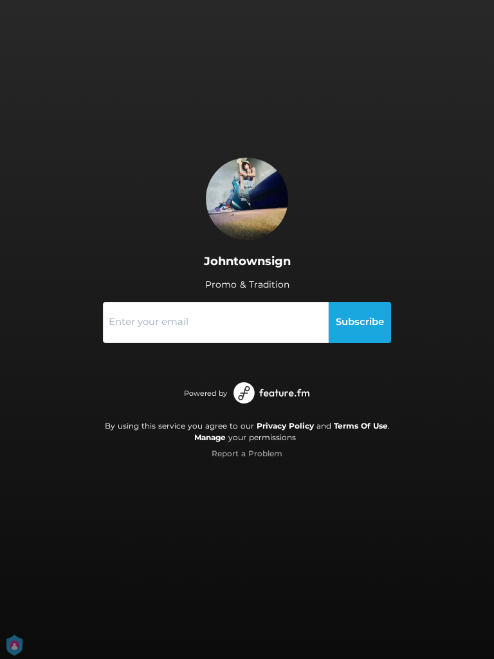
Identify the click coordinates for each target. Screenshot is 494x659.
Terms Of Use (361, 426)
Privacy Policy (285, 426)
